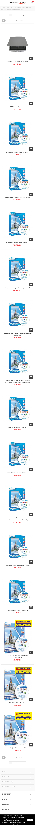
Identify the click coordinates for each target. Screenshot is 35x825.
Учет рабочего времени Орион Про (17, 472)
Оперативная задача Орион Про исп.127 (17, 242)
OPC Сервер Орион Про (17, 107)
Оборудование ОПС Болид (22, 7)
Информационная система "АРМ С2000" (17, 565)
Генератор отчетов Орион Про (17, 427)
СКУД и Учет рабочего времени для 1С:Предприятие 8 (17, 656)
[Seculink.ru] (17, 2)
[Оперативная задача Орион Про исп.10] (17, 178)
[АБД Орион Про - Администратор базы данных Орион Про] (17, 314)
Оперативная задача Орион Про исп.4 (17, 152)
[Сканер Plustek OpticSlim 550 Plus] (17, 43)
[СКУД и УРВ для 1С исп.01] (17, 684)
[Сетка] (3, 20)
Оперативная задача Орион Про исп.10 (17, 197)
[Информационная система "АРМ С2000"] (17, 546)
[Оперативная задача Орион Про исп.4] (17, 133)
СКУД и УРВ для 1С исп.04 (17, 748)
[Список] (6, 20)
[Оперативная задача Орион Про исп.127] (17, 224)
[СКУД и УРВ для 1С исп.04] (17, 729)
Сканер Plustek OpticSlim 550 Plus (17, 61)
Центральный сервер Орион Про (17, 610)
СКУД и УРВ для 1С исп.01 (17, 702)
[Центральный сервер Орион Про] (17, 591)
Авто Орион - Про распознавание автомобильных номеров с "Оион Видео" (17, 519)
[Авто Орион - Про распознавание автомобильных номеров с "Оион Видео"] (17, 499)
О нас (4, 771)
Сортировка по (19, 20)
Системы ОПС (10, 7)
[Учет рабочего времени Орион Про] (17, 454)
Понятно (30, 819)
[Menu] (4, 3)
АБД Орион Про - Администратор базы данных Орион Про (17, 334)
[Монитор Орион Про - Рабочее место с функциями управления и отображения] (17, 361)
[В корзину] (31, 58)
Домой (3, 7)
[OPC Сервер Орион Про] (17, 88)
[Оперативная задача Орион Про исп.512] (17, 269)
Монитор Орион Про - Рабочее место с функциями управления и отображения (17, 381)
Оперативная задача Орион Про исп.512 (17, 288)
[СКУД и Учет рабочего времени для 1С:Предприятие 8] (17, 637)
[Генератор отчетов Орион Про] (17, 408)
